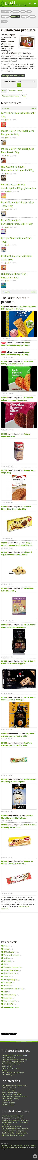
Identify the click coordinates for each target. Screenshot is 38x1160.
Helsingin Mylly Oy (11, 979)
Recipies (5, 17)
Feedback (14, 1147)
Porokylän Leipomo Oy (12, 967)
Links (32, 17)
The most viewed (15, 91)
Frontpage (6, 12)
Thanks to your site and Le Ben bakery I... (15, 1122)
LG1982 (4, 361)
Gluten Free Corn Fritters (10, 1092)
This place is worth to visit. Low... (13, 1118)
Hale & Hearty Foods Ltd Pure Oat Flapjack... (18, 662)
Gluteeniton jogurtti (8, 1075)
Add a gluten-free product (13, 76)
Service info (4, 1146)
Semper (6, 949)
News (10, 1146)
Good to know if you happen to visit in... (15, 1133)
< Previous (6, 108)
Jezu (6, 120)
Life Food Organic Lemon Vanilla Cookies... (16, 553)
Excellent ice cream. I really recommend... (15, 1120)
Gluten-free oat (7, 1066)
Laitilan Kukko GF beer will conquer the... (15, 1055)
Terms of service (17, 1146)
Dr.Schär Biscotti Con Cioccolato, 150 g (16, 507)
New (4, 91)
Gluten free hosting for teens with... (13, 1062)
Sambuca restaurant (8, 1103)
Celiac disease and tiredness (11, 1064)
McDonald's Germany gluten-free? (13, 1072)
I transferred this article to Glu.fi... (13, 1116)
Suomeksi (7, 1147)
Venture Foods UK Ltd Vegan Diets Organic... (18, 780)
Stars (24, 96)
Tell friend (26, 1146)
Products (15, 17)
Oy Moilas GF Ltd (10, 973)
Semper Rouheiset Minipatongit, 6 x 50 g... (15, 344)
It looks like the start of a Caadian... (13, 1135)
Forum (16, 12)
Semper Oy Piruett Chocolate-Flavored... (17, 862)
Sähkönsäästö (22, 1147)
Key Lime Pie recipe (8, 1090)
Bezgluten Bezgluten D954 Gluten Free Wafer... (18, 307)
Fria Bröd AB (8, 1004)
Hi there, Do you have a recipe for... (13, 1131)
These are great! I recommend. (12, 1126)
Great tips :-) (6, 1124)
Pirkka (6, 946)
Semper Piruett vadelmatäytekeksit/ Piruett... (17, 544)
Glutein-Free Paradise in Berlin (12, 1094)
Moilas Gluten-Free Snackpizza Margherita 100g (17, 132)
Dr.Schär (7, 958)
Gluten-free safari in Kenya (10, 1068)
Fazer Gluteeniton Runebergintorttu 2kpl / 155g (17, 222)
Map (23, 12)
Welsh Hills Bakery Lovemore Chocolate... (17, 398)
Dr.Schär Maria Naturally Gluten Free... (17, 816)
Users (4, 21)
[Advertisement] (16, 927)
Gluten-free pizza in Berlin (10, 1098)
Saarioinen (8, 998)
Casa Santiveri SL (10, 1001)
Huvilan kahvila (7, 1101)
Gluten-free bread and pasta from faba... (15, 1060)
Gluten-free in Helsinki (9, 1088)
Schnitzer (7, 976)
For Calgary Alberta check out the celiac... (15, 1129)
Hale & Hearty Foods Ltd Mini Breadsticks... (18, 626)
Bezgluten (7, 961)
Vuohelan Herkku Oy (11, 955)
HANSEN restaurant (8, 1105)
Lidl (5, 964)
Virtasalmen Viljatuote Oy (13, 989)
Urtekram (7, 985)
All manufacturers (11, 1007)
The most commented (10, 96)
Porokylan (8, 191)
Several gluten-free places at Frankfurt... (15, 1096)
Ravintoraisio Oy (10, 995)
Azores (4, 1070)
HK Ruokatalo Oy (10, 952)
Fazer (6, 992)
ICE (2, 306)
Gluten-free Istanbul (8, 1057)
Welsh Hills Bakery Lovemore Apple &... (17, 362)
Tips (29, 12)
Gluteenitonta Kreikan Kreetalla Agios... (14, 1086)
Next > (33, 108)
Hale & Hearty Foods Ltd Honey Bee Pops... (18, 698)
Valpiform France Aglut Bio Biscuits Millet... (17, 735)
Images (25, 17)
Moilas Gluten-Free (11, 970)
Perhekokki (8, 982)
